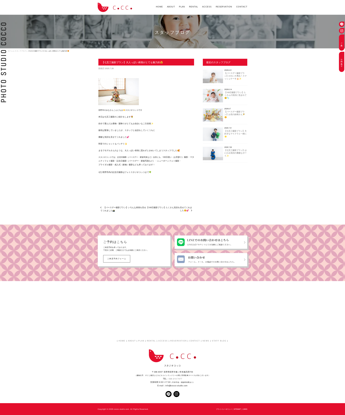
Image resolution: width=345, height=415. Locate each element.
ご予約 (341, 42)
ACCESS (207, 7)
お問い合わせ (341, 62)
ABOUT (171, 7)
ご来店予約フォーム (116, 258)
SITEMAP (237, 409)
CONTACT (241, 7)
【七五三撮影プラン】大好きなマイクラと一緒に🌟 (235, 133)
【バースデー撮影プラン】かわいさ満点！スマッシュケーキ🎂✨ (235, 76)
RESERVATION (224, 7)
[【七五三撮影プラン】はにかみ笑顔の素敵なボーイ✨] (213, 154)
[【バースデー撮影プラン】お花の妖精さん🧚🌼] (213, 115)
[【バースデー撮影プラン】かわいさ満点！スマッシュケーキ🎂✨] (213, 77)
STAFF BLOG (219, 341)
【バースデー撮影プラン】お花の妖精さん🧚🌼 (234, 114)
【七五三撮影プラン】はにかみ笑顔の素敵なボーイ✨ (235, 153)
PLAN (182, 7)
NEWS (206, 341)
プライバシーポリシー (224, 409)
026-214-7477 (175, 378)
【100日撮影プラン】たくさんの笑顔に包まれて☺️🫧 (235, 95)
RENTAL (193, 7)
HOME (159, 7)
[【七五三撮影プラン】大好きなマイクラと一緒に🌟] (213, 134)
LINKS (245, 409)
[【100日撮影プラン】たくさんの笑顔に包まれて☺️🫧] (213, 96)
